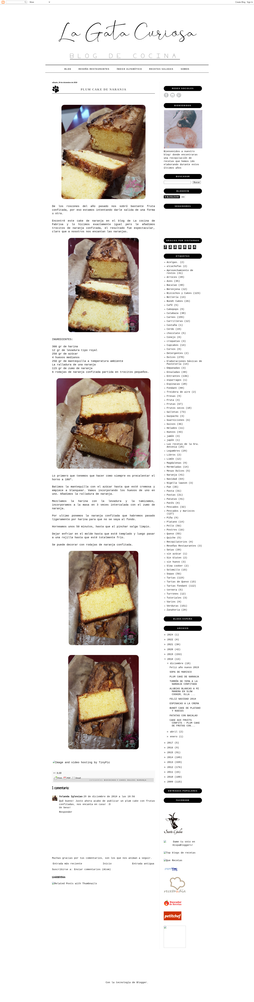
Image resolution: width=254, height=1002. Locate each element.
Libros (171, 455)
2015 (171, 752)
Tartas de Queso (178, 582)
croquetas (173, 341)
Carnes (171, 317)
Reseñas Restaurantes (181, 546)
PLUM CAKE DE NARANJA (184, 676)
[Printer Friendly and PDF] (67, 778)
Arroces (172, 277)
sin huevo (173, 562)
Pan (169, 487)
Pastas (171, 495)
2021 (171, 644)
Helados (172, 428)
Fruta (170, 400)
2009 (171, 782)
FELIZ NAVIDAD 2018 (183, 699)
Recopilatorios (177, 542)
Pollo (170, 526)
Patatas (172, 499)
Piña (170, 517)
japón (170, 440)
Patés (170, 503)
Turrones (172, 594)
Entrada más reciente (67, 863)
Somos (185, 69)
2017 (171, 743)
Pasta (170, 491)
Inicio (107, 863)
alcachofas (174, 266)
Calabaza (172, 313)
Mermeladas (174, 467)
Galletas (172, 412)
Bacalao (172, 285)
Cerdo (170, 329)
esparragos (174, 380)
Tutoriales (174, 598)
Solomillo (173, 570)
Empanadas (173, 368)
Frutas (171, 404)
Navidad (172, 479)
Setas (170, 550)
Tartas (171, 578)
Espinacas (173, 384)
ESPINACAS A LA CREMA (184, 703)
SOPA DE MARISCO (181, 672)
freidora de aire (178, 392)
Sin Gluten (174, 558)
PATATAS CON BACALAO (184, 715)
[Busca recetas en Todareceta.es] (179, 853)
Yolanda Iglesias (71, 796)
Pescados (172, 507)
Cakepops (172, 309)
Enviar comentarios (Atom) (92, 869)
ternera (172, 590)
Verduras (172, 606)
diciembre (177, 663)
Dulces (131, 780)
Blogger (142, 982)
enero (174, 736)
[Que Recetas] (173, 860)
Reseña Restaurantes (94, 69)
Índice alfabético (129, 69)
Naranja (141, 780)
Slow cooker (175, 566)
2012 (171, 767)
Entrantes (173, 376)
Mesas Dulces (175, 471)
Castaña (172, 325)
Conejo (171, 337)
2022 (171, 639)
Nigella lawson (177, 483)
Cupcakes (172, 345)
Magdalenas (174, 463)
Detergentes (175, 353)
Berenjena (173, 289)
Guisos (171, 424)
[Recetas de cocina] (173, 905)
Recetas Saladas (161, 69)
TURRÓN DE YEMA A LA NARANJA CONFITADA (184, 682)
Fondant (172, 388)
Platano (172, 522)
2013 (171, 762)
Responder (65, 812)
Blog (68, 69)
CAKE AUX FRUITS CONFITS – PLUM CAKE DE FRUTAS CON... (185, 723)
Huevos (171, 432)
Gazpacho (172, 416)
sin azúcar (174, 554)
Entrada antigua (143, 863)
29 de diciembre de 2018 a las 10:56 (109, 796)
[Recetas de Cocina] (175, 893)
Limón (170, 459)
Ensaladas (173, 372)
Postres (172, 530)
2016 (171, 747)
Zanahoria (173, 610)
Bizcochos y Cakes (115, 780)
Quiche (171, 537)
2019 (171, 654)
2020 (171, 649)
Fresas (171, 396)
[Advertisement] (105, 964)
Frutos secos (175, 408)
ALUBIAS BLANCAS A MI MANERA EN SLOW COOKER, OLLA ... (184, 691)
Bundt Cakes (175, 301)
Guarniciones (175, 420)
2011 (171, 772)
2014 (171, 757)
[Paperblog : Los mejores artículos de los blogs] (171, 871)
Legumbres (173, 451)
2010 (171, 777)
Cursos (171, 349)
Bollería (172, 297)
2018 (171, 659)
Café (170, 305)
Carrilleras (175, 321)
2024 (171, 635)
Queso (170, 534)
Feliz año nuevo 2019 (184, 667)
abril (174, 732)
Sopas (170, 574)
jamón (170, 436)
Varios (171, 602)
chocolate (173, 333)
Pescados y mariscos (181, 511)
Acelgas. (172, 262)
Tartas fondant (177, 586)
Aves (170, 281)
